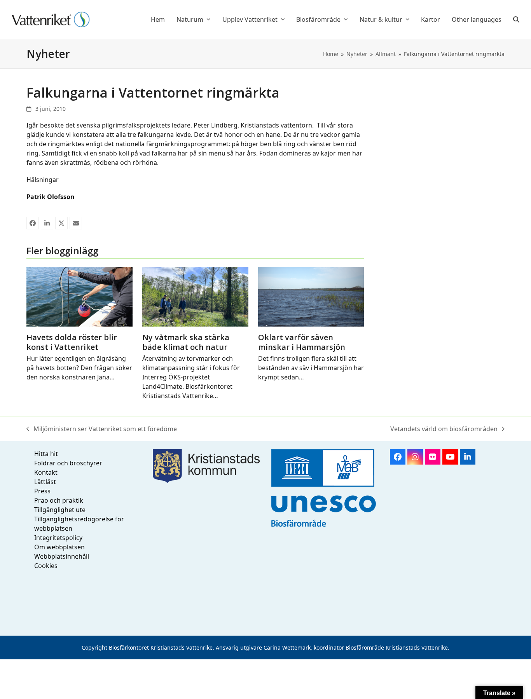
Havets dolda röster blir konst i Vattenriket (71, 342)
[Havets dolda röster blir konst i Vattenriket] (79, 296)
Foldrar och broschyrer (68, 463)
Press (42, 491)
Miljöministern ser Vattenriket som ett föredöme (101, 429)
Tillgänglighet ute (60, 509)
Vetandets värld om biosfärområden (444, 429)
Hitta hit (46, 453)
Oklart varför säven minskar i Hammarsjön (301, 342)
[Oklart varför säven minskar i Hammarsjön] (311, 296)
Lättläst (45, 481)
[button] (516, 19)
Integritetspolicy (58, 537)
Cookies (46, 565)
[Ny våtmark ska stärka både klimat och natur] (195, 296)
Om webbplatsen (59, 547)
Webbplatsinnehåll (61, 556)
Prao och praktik (58, 500)
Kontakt (46, 472)
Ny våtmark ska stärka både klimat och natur (185, 342)
